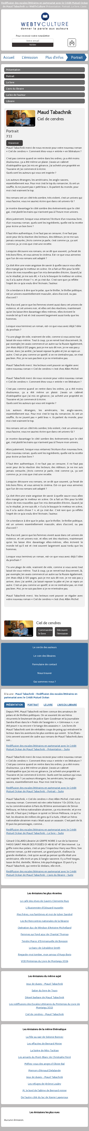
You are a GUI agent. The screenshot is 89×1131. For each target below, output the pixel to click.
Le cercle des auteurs (45, 647)
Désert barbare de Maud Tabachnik (44, 997)
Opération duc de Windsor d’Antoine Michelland (44, 927)
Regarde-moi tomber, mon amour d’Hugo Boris (44, 954)
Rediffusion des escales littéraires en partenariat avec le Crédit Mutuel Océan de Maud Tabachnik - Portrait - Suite (41, 789)
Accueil (8, 57)
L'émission (30, 57)
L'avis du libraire (15, 88)
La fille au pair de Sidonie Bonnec (44, 1036)
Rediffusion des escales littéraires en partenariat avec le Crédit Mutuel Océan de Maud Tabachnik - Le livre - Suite (41, 831)
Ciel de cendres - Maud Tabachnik (44, 1014)
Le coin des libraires (44, 655)
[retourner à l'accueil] (44, 21)
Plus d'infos (55, 57)
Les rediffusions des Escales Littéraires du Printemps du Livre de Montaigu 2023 (44, 1005)
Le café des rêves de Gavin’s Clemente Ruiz (44, 900)
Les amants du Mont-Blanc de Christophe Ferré (44, 1057)
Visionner (13, 142)
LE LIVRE (48, 704)
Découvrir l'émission (62, 631)
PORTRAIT (33, 704)
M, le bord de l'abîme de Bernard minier (45, 1090)
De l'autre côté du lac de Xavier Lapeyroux (44, 1097)
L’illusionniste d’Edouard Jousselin (44, 907)
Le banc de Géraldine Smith (44, 947)
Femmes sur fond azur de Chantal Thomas (45, 934)
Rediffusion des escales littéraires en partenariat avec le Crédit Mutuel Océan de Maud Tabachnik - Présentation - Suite (41, 747)
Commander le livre (45, 631)
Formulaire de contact (44, 664)
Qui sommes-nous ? (44, 681)
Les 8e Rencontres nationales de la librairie (44, 920)
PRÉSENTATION (14, 704)
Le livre (75, 6)
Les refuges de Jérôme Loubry (44, 1083)
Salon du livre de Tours (44, 990)
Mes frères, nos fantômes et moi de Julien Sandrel (44, 914)
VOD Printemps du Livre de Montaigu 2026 (44, 961)
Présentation (54, 6)
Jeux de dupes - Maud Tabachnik (44, 983)
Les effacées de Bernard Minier (44, 1043)
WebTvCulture (37, 6)
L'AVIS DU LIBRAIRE (67, 704)
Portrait (66, 6)
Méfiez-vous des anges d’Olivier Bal (44, 1063)
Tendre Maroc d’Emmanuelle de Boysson (45, 941)
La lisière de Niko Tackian (44, 1050)
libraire (10, 101)
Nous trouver (44, 673)
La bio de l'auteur (15, 94)
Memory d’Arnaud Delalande (44, 1070)
